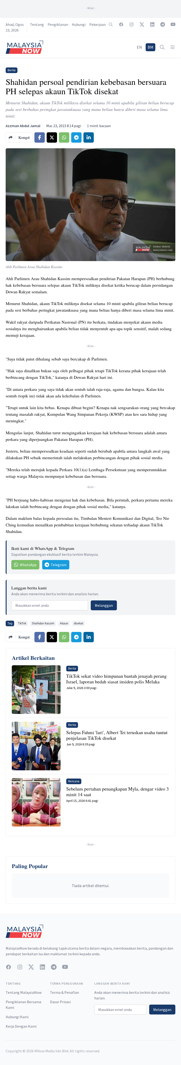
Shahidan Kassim (43, 623)
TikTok (22, 623)
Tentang (37, 24)
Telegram (58, 564)
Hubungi (79, 24)
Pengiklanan (58, 24)
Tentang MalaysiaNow (23, 992)
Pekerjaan (97, 24)
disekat (78, 623)
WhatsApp (28, 564)
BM (150, 47)
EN (139, 47)
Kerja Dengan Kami (21, 1026)
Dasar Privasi (60, 1001)
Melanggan (104, 605)
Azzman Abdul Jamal (23, 125)
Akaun (64, 623)
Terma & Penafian (64, 992)
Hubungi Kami (17, 1016)
